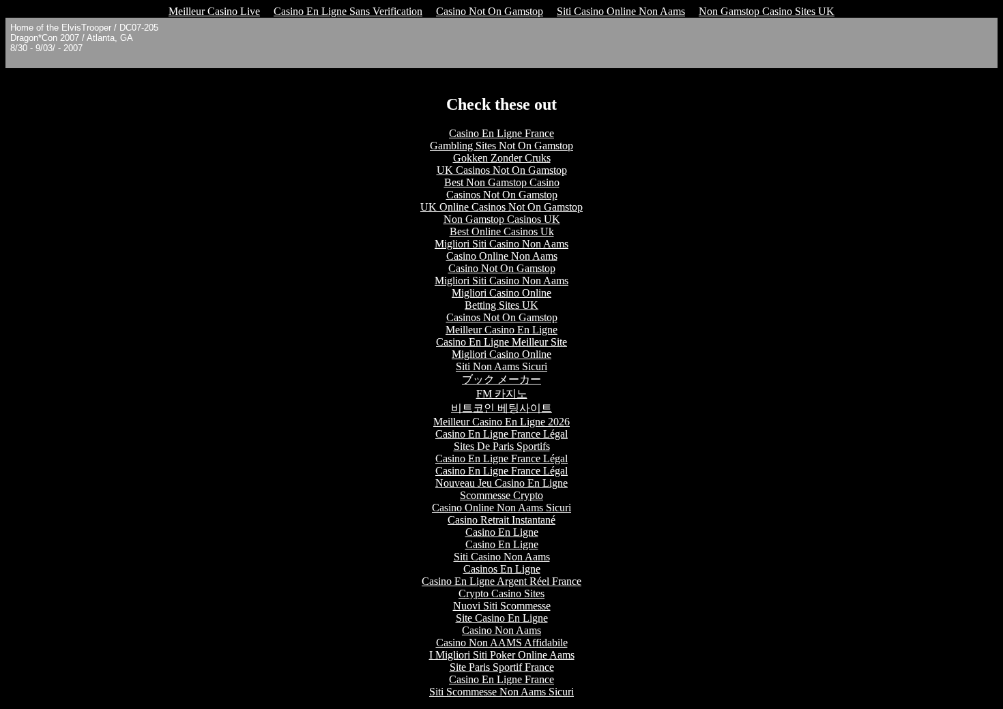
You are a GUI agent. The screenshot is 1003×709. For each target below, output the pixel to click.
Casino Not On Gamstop (489, 11)
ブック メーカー (501, 379)
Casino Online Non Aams (501, 256)
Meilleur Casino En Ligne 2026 (501, 421)
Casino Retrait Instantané (501, 520)
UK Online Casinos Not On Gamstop (501, 207)
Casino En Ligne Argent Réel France (501, 581)
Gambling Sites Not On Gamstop (501, 145)
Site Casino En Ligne (502, 618)
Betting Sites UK (501, 305)
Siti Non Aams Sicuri (501, 366)
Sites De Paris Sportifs (502, 446)
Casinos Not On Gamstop (501, 194)
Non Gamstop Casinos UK (502, 219)
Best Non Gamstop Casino (501, 182)
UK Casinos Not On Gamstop (502, 170)
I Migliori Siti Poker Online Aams (502, 655)
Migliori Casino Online (501, 293)
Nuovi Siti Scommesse (502, 606)
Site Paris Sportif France (502, 667)
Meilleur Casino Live (214, 11)
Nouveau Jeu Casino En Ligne (501, 483)
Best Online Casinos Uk (502, 231)
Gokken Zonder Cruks (502, 158)
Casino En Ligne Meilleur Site (501, 342)
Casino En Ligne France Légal (501, 434)
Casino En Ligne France (501, 133)
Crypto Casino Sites (501, 593)
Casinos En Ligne (501, 569)
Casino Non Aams (501, 630)
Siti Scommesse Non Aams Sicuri (501, 691)
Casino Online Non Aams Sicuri (501, 507)
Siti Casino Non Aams (502, 556)
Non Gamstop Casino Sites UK (766, 11)
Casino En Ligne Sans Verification (348, 11)
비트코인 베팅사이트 (501, 408)
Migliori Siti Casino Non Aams (501, 244)
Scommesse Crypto (501, 495)
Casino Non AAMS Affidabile (502, 642)
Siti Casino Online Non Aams (621, 11)
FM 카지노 (501, 393)
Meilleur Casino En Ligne (501, 329)
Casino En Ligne (501, 532)
